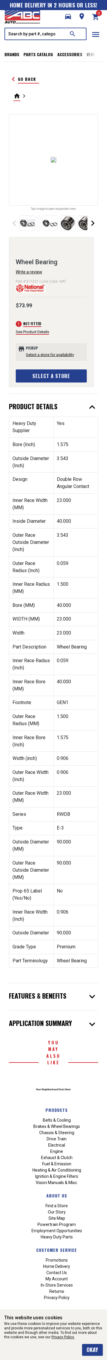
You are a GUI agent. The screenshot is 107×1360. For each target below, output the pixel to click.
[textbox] (32, 34)
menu (95, 34)
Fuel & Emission (56, 1163)
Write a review (29, 272)
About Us (56, 1195)
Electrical (56, 1145)
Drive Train (57, 1139)
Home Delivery (56, 1266)
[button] (68, 17)
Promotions (57, 1260)
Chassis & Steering (56, 1132)
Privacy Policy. (63, 1337)
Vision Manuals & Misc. (57, 1182)
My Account (56, 1278)
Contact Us (56, 1272)
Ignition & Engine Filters (56, 1176)
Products (56, 1110)
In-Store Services (57, 1285)
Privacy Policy (57, 1297)
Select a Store (51, 376)
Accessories (69, 54)
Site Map (56, 1218)
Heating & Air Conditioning (56, 1170)
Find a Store (56, 1205)
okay (92, 1349)
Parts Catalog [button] (38, 54)
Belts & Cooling (57, 1120)
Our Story (57, 1212)
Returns (56, 1291)
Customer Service (56, 1250)
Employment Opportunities (57, 1230)
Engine (56, 1151)
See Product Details (32, 332)
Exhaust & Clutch (57, 1157)
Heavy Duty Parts (57, 1237)
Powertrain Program (56, 1224)
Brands (11, 54)
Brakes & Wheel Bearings (56, 1126)
